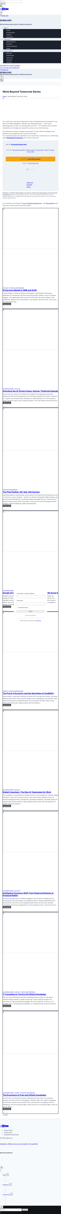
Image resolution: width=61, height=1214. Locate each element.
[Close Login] (1, 1167)
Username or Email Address (25, 593)
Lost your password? (30, 615)
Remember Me (23, 607)
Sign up (38, 620)
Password (20, 600)
